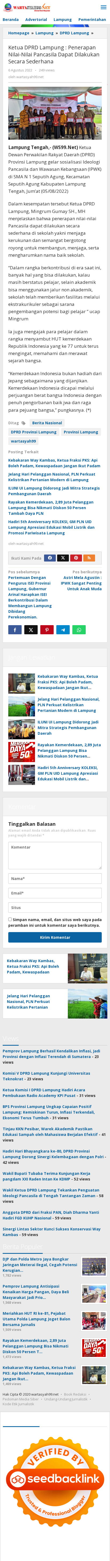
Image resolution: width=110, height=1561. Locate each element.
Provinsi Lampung (81, 431)
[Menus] (103, 7)
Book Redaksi (75, 1394)
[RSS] (89, 558)
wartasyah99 (23, 441)
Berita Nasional (47, 422)
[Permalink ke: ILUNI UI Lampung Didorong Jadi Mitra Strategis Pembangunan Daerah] (21, 729)
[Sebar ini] (15, 629)
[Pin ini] (47, 629)
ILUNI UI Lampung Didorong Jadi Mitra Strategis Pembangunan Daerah (68, 727)
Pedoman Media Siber (21, 1399)
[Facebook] (50, 558)
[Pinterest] (76, 558)
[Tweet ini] (31, 629)
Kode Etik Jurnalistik (18, 1403)
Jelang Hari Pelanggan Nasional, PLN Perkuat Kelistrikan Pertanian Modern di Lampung (69, 705)
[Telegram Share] (63, 629)
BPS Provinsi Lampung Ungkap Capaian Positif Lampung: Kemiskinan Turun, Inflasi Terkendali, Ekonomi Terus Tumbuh (49, 1112)
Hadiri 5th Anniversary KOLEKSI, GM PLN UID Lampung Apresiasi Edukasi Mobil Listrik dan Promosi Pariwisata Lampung (51, 527)
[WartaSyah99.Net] (27, 7)
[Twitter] (63, 558)
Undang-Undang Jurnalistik (66, 1399)
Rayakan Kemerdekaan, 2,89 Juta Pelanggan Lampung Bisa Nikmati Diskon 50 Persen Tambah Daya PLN (50, 507)
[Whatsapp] (79, 629)
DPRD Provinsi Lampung (34, 431)
